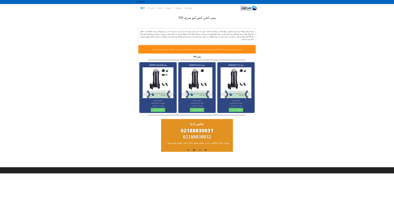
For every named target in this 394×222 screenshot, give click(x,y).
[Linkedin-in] (188, 150)
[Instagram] (200, 150)
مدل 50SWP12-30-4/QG (158, 65)
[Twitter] (205, 150)
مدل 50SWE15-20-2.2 (197, 65)
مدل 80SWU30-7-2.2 (235, 65)
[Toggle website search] (136, 8)
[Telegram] (194, 150)
